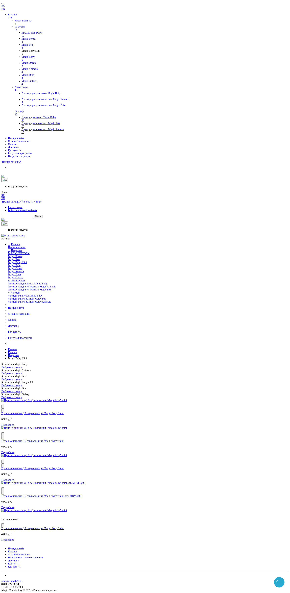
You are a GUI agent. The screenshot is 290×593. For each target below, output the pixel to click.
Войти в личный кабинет (22, 210)
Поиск (38, 216)
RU (3, 5)
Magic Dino (14, 274)
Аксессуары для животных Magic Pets (29, 289)
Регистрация (15, 207)
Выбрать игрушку (11, 367)
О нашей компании (19, 313)
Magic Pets (14, 259)
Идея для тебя (16, 307)
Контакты (13, 563)
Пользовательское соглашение (25, 557)
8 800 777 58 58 (33, 201)
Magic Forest (15, 256)
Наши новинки (17, 247)
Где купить (14, 331)
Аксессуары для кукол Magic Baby (27, 283)
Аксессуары (18, 280)
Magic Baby (14, 265)
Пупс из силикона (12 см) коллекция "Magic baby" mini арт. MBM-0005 (41, 496)
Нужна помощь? (11, 161)
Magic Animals (16, 271)
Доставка (13, 325)
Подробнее (7, 424)
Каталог (15, 244)
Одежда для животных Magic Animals (29, 301)
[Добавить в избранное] (2, 410)
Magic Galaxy (15, 277)
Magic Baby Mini (17, 262)
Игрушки (16, 250)
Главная (12, 349)
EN (3, 8)
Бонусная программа (20, 337)
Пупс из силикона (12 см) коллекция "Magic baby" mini (32, 413)
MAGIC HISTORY (19, 253)
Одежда (15, 292)
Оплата (12, 319)
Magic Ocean (15, 268)
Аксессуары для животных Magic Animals (32, 286)
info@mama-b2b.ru (11, 581)
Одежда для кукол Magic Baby (25, 295)
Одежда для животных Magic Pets (27, 298)
